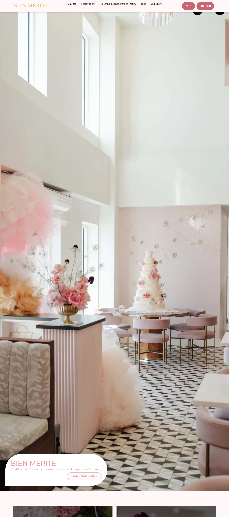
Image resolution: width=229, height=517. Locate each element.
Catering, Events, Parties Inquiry (118, 3)
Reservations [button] (88, 3)
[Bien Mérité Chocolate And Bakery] (31, 5)
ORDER (205, 6)
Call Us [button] (72, 3)
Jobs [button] (143, 3)
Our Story (156, 3)
